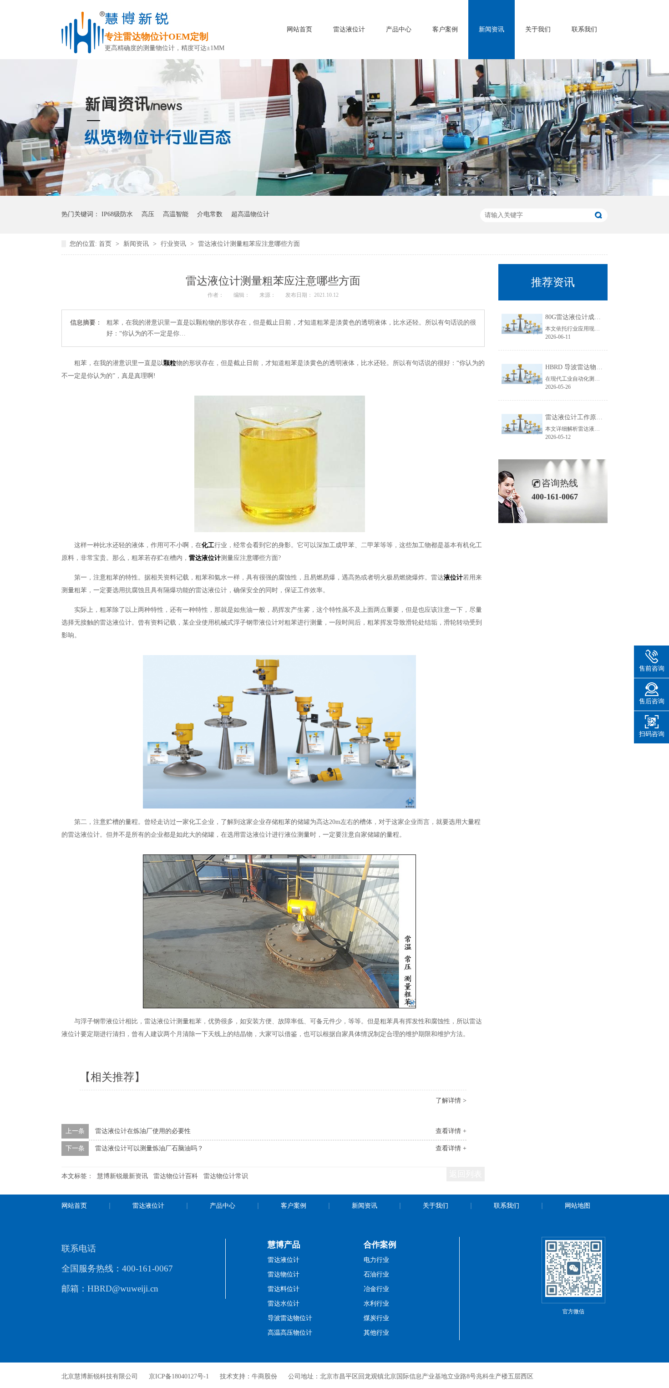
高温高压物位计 (290, 1332)
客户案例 (445, 29)
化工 (208, 545)
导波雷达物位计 (290, 1318)
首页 (106, 243)
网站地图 (577, 1205)
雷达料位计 (283, 1289)
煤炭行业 (376, 1318)
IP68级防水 (117, 214)
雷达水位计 (283, 1303)
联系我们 (584, 29)
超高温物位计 (250, 214)
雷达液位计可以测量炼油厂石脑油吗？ (149, 1148)
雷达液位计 (349, 29)
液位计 (453, 577)
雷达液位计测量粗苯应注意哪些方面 (249, 243)
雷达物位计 (283, 1274)
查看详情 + (451, 1131)
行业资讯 (174, 243)
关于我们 (538, 29)
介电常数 (210, 214)
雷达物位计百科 (175, 1176)
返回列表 (465, 1174)
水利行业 (376, 1303)
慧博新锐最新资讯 (122, 1176)
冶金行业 (376, 1289)
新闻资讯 (491, 29)
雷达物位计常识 (225, 1176)
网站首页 (299, 29)
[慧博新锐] (83, 51)
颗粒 (169, 363)
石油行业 (376, 1274)
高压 (148, 214)
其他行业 (376, 1332)
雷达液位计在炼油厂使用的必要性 (143, 1131)
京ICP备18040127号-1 (179, 1376)
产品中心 (398, 29)
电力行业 (376, 1259)
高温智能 (175, 214)
